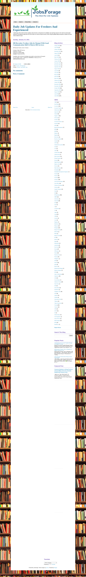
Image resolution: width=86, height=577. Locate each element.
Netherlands (56, 243)
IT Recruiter (56, 208)
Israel (55, 204)
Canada (55, 140)
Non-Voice (56, 247)
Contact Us (35, 21)
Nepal (55, 241)
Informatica (56, 198)
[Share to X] (27, 64)
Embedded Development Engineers (61, 171)
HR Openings (22, 65)
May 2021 (56, 74)
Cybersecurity (57, 154)
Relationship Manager (58, 268)
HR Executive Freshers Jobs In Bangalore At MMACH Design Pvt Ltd (63, 350)
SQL (55, 293)
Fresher (55, 177)
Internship (56, 200)
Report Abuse (57, 327)
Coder (55, 150)
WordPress (56, 324)
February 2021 (57, 80)
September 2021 (57, 66)
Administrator (57, 110)
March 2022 (56, 57)
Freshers (18, 65)
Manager (56, 227)
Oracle (55, 252)
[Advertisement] (63, 403)
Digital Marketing (57, 162)
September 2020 (57, 90)
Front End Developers (58, 181)
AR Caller (56, 117)
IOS (55, 202)
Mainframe (56, 223)
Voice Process (57, 318)
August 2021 (56, 68)
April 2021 (56, 76)
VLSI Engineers (57, 316)
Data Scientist (57, 156)
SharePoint (56, 289)
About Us (21, 21)
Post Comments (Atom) (35, 109)
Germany (56, 187)
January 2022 (57, 61)
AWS (55, 125)
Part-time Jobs (57, 254)
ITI (54, 210)
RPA (55, 272)
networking (56, 245)
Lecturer (56, 218)
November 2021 (57, 64)
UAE (55, 308)
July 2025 (56, 47)
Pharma (55, 256)
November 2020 (57, 86)
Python (55, 262)
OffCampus (56, 251)
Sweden (56, 297)
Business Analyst (57, 138)
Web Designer (57, 320)
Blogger (55, 567)
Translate (53, 564)
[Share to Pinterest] (29, 64)
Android (55, 113)
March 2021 (56, 78)
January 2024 (57, 49)
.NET (55, 102)
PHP (55, 260)
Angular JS (56, 115)
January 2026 (57, 45)
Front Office (56, 183)
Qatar (55, 264)
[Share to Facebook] (28, 64)
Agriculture (56, 111)
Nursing (55, 249)
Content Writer (57, 152)
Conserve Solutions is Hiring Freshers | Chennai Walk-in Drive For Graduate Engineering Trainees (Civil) (63, 371)
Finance (56, 175)
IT (54, 206)
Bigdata (55, 135)
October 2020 (57, 88)
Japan (55, 212)
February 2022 (57, 59)
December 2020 (57, 84)
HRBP (55, 196)
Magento (56, 222)
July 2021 (56, 70)
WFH (55, 322)
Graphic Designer (57, 189)
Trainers (56, 307)
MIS (55, 237)
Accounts (56, 106)
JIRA (55, 216)
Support (55, 295)
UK (55, 312)
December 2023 (57, 51)
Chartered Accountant (58, 144)
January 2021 (57, 82)
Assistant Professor (58, 121)
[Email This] (24, 64)
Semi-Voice (56, 283)
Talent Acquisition (57, 303)
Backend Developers (58, 127)
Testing (55, 305)
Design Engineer (57, 158)
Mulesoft (56, 239)
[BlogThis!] (25, 64)
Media (55, 233)
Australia (56, 123)
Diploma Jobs (57, 164)
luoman (47, 567)
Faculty (55, 173)
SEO (55, 285)
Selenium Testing (57, 281)
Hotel (55, 191)
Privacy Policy (28, 21)
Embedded (56, 169)
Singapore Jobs (57, 291)
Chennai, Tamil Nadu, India (22, 67)
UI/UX (55, 310)
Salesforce (56, 276)
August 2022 (56, 53)
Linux (55, 220)
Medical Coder (57, 235)
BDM (55, 131)
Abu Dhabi (56, 104)
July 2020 (56, 93)
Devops (55, 160)
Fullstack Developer (58, 185)
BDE (55, 129)
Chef (55, 146)
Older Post (50, 107)
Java (55, 214)
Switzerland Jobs (57, 299)
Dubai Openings (57, 167)
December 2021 (57, 62)
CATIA (55, 142)
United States (57, 314)
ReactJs (56, 266)
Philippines (56, 258)
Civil (55, 148)
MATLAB (56, 231)
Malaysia (56, 225)
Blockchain (56, 137)
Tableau (55, 301)
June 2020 (56, 95)
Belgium (56, 133)
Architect (56, 119)
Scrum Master (57, 280)
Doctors (55, 166)
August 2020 (56, 91)
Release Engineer (57, 270)
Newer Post (15, 107)
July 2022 (56, 55)
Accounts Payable (58, 108)
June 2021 (56, 72)
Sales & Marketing (58, 274)
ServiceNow (56, 287)
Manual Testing (57, 229)
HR (55, 193)
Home (15, 21)
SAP (55, 278)
